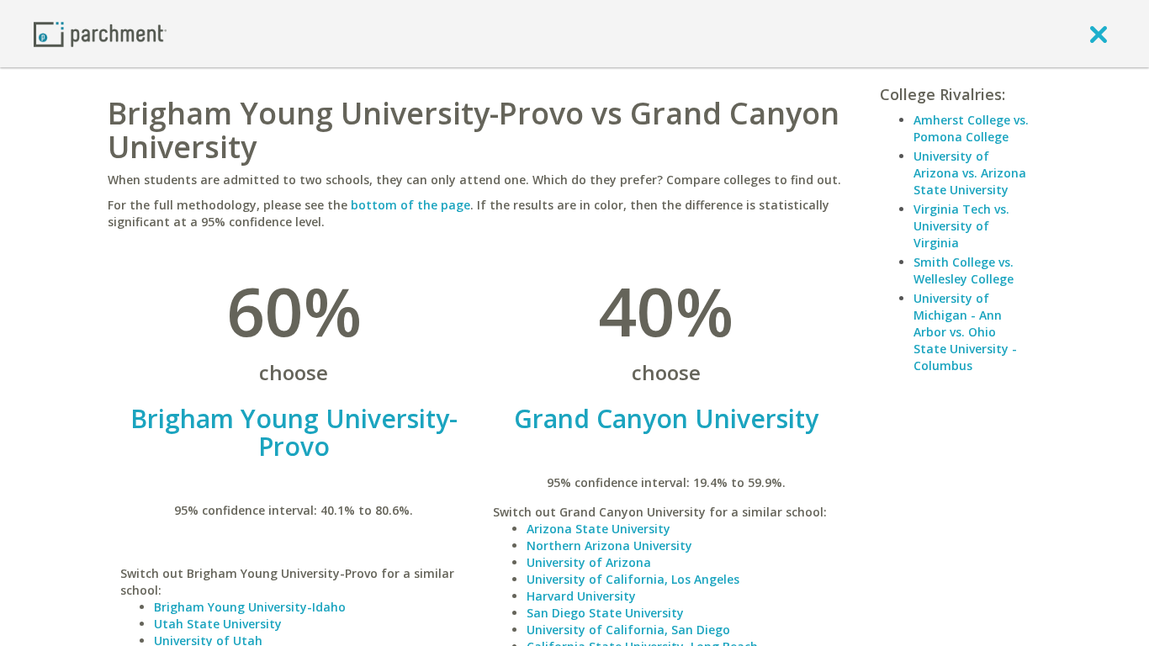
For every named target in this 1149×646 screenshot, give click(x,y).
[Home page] (100, 33)
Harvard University (581, 596)
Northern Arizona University (609, 545)
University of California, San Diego (628, 630)
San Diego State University (605, 613)
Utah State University (218, 624)
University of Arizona (589, 562)
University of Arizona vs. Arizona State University (969, 173)
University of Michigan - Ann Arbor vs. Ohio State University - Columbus (965, 331)
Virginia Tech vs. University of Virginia (961, 226)
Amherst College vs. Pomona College (971, 128)
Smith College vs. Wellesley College (963, 270)
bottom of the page (410, 205)
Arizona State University (598, 529)
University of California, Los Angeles (633, 579)
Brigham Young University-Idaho (250, 607)
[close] (1098, 34)
